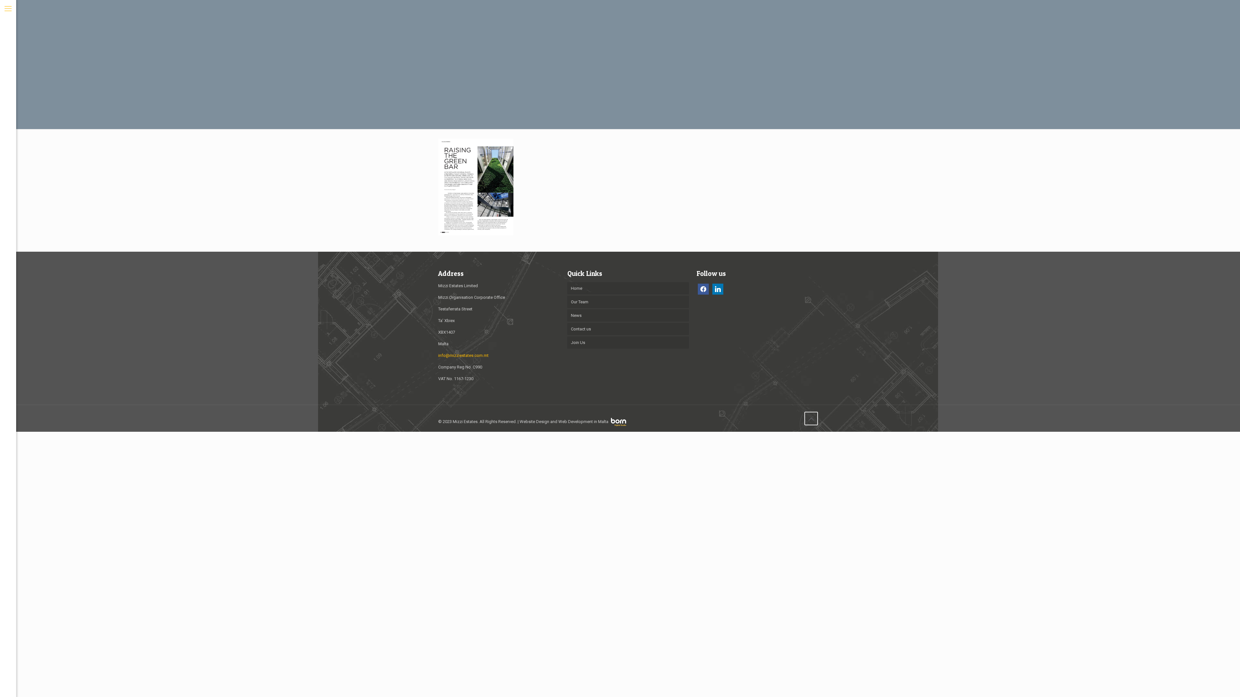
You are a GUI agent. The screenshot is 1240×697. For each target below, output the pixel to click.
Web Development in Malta (583, 421)
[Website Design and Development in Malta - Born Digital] (618, 424)
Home (576, 288)
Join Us (578, 342)
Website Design (534, 421)
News (576, 315)
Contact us (581, 329)
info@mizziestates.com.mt (463, 355)
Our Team (579, 301)
